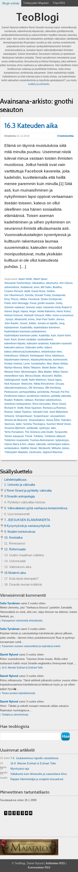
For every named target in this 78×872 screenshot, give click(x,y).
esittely (32, 84)
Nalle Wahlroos (37, 379)
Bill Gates (46, 287)
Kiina (48, 355)
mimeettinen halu (14, 375)
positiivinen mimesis (38, 395)
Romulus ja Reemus (54, 407)
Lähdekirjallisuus (15, 479)
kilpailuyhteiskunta (41, 359)
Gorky (59, 303)
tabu (53, 428)
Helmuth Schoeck (34, 315)
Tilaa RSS (59, 3)
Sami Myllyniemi (58, 411)
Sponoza (9, 424)
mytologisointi (12, 379)
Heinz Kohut (64, 311)
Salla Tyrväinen (10, 603)
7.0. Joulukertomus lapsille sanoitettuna (29, 758)
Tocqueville (60, 432)
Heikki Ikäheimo (46, 311)
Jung (61, 323)
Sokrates (66, 420)
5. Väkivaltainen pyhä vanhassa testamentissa (35, 508)
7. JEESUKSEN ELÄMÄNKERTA (27, 520)
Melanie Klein (12, 371)
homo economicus (63, 315)
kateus (48, 347)
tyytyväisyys (62, 440)
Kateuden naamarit (61, 343)
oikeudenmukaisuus (15, 387)
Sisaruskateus (37, 420)
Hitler (48, 315)
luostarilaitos (38, 363)
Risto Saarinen (33, 407)
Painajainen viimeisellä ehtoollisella (22, 620)
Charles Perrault (13, 291)
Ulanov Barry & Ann (15, 444)
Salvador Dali (40, 411)
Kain (53, 335)
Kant (7, 339)
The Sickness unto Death (39, 432)
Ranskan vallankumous (48, 399)
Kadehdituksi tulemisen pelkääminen (25, 331)
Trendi (28, 436)
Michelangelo (29, 371)
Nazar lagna (55, 379)
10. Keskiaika (13, 537)
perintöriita (43, 391)
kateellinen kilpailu (15, 343)
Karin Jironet (18, 339)
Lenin (27, 363)
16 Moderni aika (15, 572)
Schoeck (9, 416)
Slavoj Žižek (53, 420)
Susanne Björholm (14, 428)
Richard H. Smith (14, 407)
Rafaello (18, 399)
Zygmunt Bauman (53, 452)
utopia (31, 444)
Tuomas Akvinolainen (42, 440)
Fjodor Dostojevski (51, 299)
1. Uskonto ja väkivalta (19, 484)
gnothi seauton (46, 303)
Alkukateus (38, 283)
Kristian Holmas (13, 363)
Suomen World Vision (58, 424)
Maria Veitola (60, 363)
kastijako (31, 339)
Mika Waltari (45, 371)
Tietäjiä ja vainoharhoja (15, 714)
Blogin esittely (10, 3)
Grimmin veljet (34, 307)
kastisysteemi (45, 339)
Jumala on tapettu (47, 323)
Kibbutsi (24, 355)
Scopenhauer (41, 416)
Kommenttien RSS (39, 867)
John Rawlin (11, 323)
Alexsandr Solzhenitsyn (17, 283)
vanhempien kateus (58, 444)
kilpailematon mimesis (17, 359)
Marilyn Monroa (13, 367)
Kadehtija (44, 335)
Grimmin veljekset (14, 307)
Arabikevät (26, 287)
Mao (49, 363)
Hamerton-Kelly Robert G (57, 307)
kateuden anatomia (38, 343)
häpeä (24, 311)
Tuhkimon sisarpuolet (16, 440)
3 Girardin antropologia (19, 496)
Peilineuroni (11, 391)
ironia (31, 319)
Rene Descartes (41, 403)
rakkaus (29, 399)
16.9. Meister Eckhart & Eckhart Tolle (22, 667)
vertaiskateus (11, 448)
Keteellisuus (11, 355)
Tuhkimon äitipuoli (55, 436)
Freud (33, 303)
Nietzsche (26, 383)
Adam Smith (25, 279)
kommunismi (60, 359)
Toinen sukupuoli (14, 436)
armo (37, 287)
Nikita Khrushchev (44, 383)
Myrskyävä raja (14, 769)
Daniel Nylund (9, 654)
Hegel (32, 311)
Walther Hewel (29, 448)
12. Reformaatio (15, 549)
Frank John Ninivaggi (16, 303)
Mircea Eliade (33, 375)
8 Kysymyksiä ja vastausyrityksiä (27, 525)
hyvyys (9, 319)
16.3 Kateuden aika (31, 125)
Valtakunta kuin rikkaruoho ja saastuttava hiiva (33, 774)
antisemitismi (11, 287)
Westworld (44, 448)
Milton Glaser (60, 371)
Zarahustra (35, 452)
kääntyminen (11, 327)
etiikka (23, 299)
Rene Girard (59, 403)
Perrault (55, 391)
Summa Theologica (34, 424)
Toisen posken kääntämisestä (18, 693)
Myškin (58, 375)
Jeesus (60, 319)
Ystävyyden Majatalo (36, 3)
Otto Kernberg (53, 387)
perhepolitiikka (27, 391)
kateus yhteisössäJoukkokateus (22, 351)
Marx (60, 367)
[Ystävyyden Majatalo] (29, 847)
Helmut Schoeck (13, 315)
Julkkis (32, 323)
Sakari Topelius (22, 411)
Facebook (34, 299)
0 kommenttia (65, 135)
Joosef (23, 323)
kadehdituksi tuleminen (47, 327)
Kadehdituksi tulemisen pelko (21, 335)
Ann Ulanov (66, 283)
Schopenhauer (23, 416)
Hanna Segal (11, 311)
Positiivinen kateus (15, 395)
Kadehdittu (26, 327)
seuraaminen (57, 416)
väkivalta (41, 444)
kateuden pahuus (14, 347)
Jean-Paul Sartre (45, 319)
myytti (24, 379)
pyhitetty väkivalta (61, 395)
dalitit (27, 291)
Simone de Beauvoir (15, 420)
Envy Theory (11, 299)
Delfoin (51, 291)
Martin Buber (49, 367)
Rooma (8, 411)
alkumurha (52, 283)
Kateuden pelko (34, 347)
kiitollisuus (58, 355)
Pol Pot (65, 391)
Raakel (8, 399)
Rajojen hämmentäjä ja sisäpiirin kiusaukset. (37, 779)
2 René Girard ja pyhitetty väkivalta (28, 490)
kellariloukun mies (51, 351)
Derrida (29, 295)
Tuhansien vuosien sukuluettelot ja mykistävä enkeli (31, 646)
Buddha (57, 287)
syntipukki (32, 428)
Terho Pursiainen (14, 432)
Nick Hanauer (12, 383)
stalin (19, 424)
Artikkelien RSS (55, 863)
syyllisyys (44, 428)
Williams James (60, 448)
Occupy (60, 383)
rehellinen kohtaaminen (17, 403)
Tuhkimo (38, 436)
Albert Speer (40, 279)
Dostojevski (58, 295)
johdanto (44, 84)
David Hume (38, 291)
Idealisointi (21, 319)
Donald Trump (43, 295)
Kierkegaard (37, 355)
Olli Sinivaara (36, 387)
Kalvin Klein (64, 335)
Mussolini (47, 375)
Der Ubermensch (14, 295)
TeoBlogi (37, 17)
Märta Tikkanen (32, 367)
